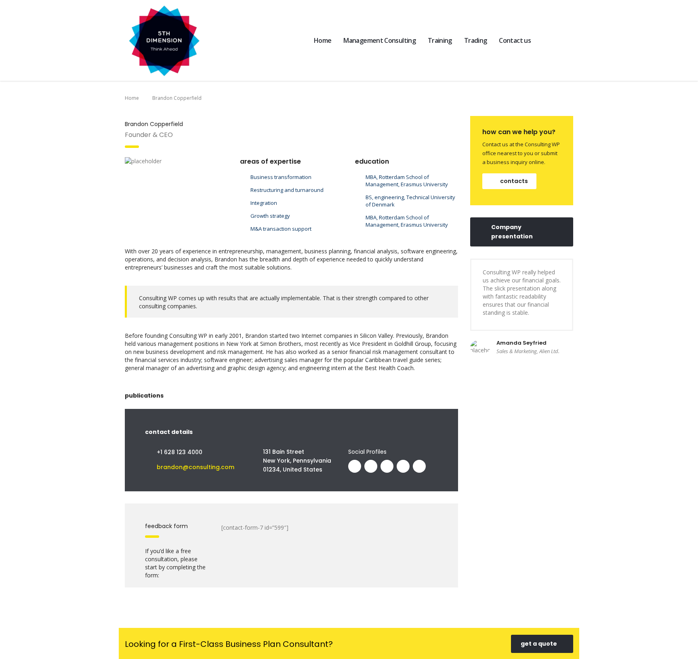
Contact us (515, 40)
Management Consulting (379, 40)
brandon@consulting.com (195, 467)
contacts (514, 181)
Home (322, 40)
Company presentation (512, 231)
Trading (475, 40)
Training (440, 40)
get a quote (539, 644)
